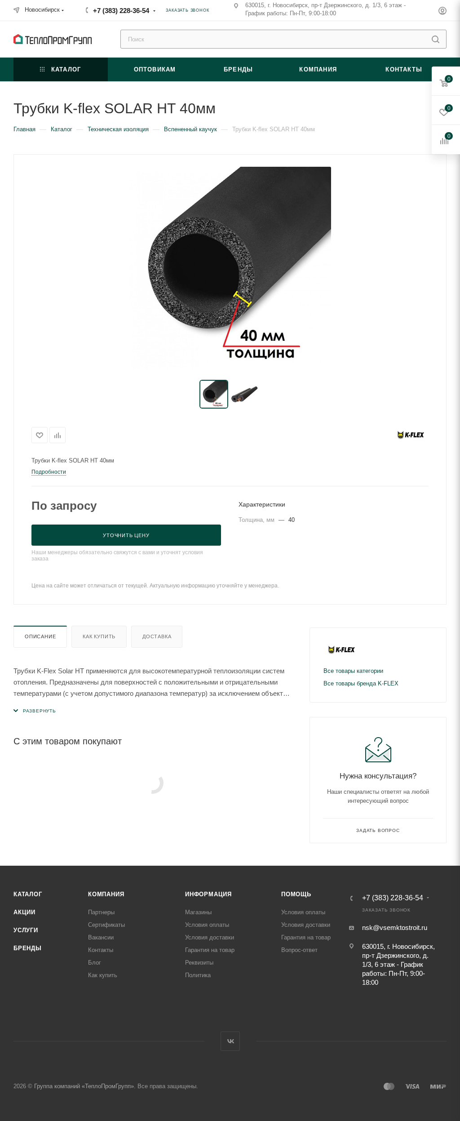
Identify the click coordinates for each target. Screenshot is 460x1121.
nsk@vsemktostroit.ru (394, 927)
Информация (208, 894)
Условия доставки (209, 937)
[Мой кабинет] (442, 12)
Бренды (27, 948)
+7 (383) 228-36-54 (121, 10)
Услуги (25, 930)
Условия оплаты (207, 924)
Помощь (296, 894)
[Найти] (436, 39)
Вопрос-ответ (299, 950)
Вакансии (101, 937)
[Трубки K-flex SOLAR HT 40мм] (230, 268)
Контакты (100, 950)
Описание (40, 636)
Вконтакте (230, 1041)
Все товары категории (353, 670)
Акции (24, 912)
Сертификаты (106, 924)
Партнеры (101, 912)
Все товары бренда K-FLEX (360, 683)
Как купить (99, 636)
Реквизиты (199, 962)
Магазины (198, 912)
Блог (94, 962)
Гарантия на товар (209, 950)
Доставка (156, 636)
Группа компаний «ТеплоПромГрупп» (84, 1086)
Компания (106, 894)
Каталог (27, 894)
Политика (198, 975)
